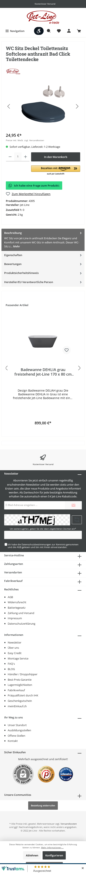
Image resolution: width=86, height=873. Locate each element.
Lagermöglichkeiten (20, 685)
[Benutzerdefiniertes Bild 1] (46, 776)
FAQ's (11, 663)
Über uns (13, 648)
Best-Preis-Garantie (20, 679)
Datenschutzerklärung (21, 623)
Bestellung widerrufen (43, 805)
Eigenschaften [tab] (13, 255)
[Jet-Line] (13, 71)
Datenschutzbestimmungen (36, 544)
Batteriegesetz (16, 607)
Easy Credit (15, 653)
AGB (19, 547)
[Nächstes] (77, 106)
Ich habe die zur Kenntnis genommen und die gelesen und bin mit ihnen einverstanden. (43, 546)
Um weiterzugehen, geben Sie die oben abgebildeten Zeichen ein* (43, 528)
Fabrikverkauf (16, 690)
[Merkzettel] (59, 31)
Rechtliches (11, 589)
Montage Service (18, 658)
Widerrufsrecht (17, 602)
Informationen (13, 635)
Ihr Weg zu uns (13, 717)
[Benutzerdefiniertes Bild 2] (66, 776)
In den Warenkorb (55, 157)
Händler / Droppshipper (22, 674)
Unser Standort (17, 725)
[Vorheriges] (9, 106)
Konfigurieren (54, 855)
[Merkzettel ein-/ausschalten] (66, 350)
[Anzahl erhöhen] (25, 156)
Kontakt (13, 741)
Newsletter (14, 642)
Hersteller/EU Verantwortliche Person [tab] (28, 282)
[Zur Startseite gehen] (43, 17)
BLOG (11, 669)
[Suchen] (49, 31)
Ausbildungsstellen (19, 730)
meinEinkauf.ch (17, 706)
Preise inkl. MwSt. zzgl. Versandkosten (25, 140)
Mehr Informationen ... (52, 847)
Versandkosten (69, 823)
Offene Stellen (16, 735)
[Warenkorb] (79, 31)
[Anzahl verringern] (10, 156)
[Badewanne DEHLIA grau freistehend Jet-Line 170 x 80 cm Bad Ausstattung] (43, 336)
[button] (55, 170)
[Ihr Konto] (69, 31)
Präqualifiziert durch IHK (23, 695)
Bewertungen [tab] (13, 264)
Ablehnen (32, 855)
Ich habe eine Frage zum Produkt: (36, 185)
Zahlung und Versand (21, 613)
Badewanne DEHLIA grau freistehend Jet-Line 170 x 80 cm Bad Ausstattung (43, 371)
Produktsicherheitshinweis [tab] (21, 273)
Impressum (15, 618)
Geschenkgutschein (20, 701)
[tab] (43, 240)
